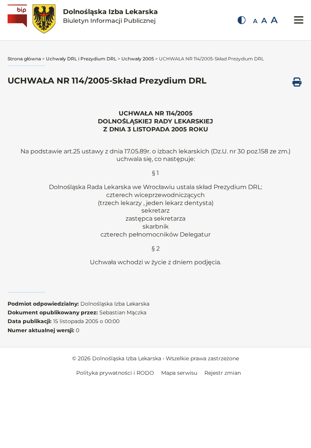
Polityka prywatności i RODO (115, 372)
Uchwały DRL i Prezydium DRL (81, 59)
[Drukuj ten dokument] (297, 82)
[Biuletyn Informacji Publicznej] (18, 20)
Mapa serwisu (179, 372)
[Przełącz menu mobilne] (298, 19)
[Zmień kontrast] (241, 20)
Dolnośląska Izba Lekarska (110, 16)
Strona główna (24, 59)
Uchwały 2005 (137, 59)
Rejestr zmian (222, 372)
